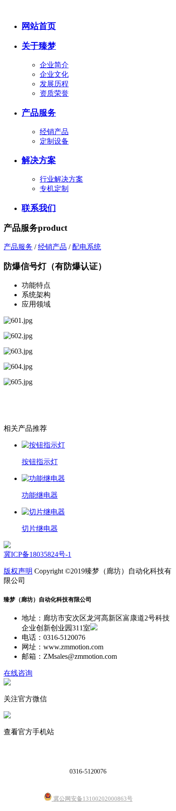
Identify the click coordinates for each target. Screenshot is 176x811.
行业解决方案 (61, 179)
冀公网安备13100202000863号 (92, 798)
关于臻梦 (39, 46)
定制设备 (54, 141)
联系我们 (39, 208)
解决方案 (39, 160)
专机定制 (54, 188)
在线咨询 (18, 673)
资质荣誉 (54, 93)
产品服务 (39, 112)
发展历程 (54, 84)
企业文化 (54, 74)
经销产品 (54, 131)
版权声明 (18, 571)
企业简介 (54, 65)
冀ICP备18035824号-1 (37, 554)
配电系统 (86, 247)
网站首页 (39, 26)
